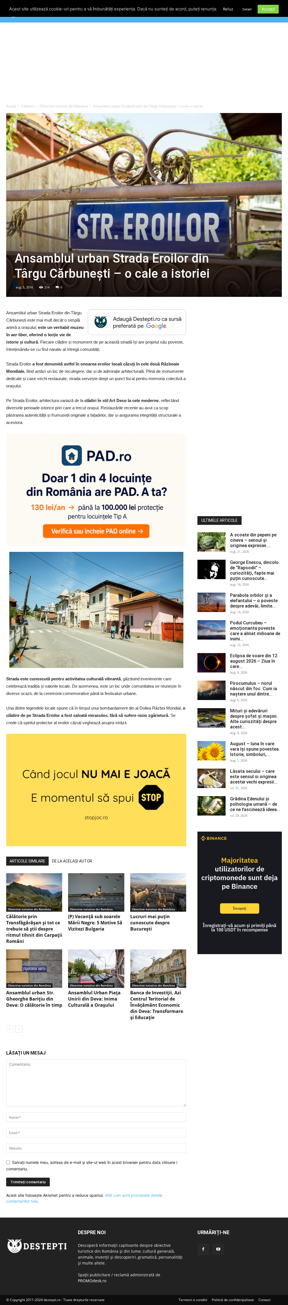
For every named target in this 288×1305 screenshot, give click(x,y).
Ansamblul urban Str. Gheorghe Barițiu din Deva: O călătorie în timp (34, 999)
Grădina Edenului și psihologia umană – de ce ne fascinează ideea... (255, 804)
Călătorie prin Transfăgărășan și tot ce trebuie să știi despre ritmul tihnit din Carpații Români (34, 928)
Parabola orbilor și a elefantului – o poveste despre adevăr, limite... (254, 601)
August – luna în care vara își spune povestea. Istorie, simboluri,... (255, 749)
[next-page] (18, 1029)
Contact (264, 1299)
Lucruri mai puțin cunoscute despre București (150, 922)
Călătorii (27, 106)
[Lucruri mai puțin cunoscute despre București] (158, 892)
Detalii (247, 9)
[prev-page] (9, 1029)
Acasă (11, 106)
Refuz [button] (228, 9)
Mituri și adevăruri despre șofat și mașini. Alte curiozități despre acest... (254, 719)
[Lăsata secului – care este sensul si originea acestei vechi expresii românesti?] (211, 778)
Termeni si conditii (193, 1299)
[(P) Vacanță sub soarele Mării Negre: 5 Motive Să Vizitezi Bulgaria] (96, 892)
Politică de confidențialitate (233, 1299)
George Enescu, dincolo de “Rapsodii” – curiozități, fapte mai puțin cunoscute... (254, 570)
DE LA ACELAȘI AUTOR (72, 861)
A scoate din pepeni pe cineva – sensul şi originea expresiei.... (253, 540)
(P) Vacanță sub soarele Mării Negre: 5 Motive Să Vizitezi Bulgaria (95, 922)
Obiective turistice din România (64, 106)
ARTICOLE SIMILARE (27, 861)
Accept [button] (268, 8)
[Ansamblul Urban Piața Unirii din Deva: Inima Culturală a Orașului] (96, 968)
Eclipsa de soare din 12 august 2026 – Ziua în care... (253, 661)
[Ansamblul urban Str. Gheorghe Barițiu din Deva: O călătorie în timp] (34, 968)
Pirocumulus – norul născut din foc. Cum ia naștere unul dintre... (253, 689)
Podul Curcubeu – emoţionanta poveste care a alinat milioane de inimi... (255, 631)
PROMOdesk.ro (92, 1280)
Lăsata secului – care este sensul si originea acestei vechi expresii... (253, 777)
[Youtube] (218, 1249)
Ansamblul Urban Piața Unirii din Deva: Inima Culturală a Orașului (94, 999)
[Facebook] (203, 1249)
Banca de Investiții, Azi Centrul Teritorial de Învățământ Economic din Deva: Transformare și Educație (156, 1005)
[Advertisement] (144, 64)
